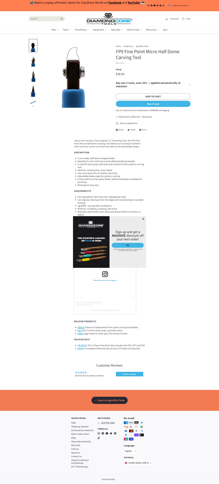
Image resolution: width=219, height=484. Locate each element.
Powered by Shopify (108, 479)
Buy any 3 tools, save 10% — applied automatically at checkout (148, 84)
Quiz (165, 29)
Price (119, 69)
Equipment (99, 29)
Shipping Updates (80, 426)
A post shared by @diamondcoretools (105, 310)
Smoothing (81, 29)
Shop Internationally (81, 441)
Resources (151, 29)
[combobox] (47, 18)
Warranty (75, 445)
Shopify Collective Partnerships (80, 462)
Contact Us (76, 456)
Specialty (116, 29)
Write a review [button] (129, 374)
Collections (128, 46)
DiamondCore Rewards (82, 430)
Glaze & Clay (133, 29)
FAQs (73, 422)
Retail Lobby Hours (80, 434)
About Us (75, 452)
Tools (66, 29)
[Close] (143, 219)
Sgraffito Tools (142, 46)
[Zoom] (73, 73)
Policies (75, 449)
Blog (73, 437)
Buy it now (153, 103)
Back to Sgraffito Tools (111, 400)
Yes (127, 245)
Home (118, 46)
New (53, 29)
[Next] (33, 106)
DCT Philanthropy (79, 466)
